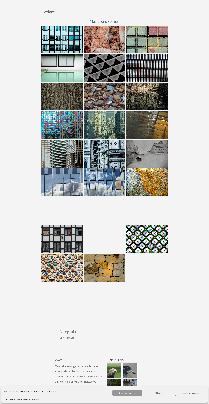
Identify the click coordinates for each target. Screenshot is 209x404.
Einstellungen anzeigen (190, 393)
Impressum (35, 399)
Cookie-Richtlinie (9, 399)
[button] (158, 13)
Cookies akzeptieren (127, 393)
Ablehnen (159, 393)
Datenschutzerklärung (23, 399)
